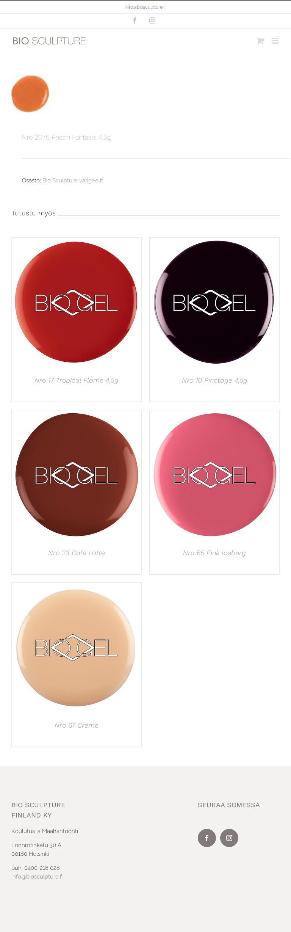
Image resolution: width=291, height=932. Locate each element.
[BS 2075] (145, 94)
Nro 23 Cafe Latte (76, 553)
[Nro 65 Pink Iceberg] (214, 414)
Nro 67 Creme (77, 725)
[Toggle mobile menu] (276, 41)
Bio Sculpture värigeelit (72, 180)
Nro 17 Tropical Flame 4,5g (76, 380)
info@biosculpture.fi (145, 7)
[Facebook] (207, 838)
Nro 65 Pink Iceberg (214, 553)
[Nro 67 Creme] (76, 587)
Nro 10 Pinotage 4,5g (214, 380)
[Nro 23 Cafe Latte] (76, 414)
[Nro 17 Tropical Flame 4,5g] (76, 241)
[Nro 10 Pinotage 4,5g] (214, 241)
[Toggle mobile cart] (260, 41)
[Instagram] (229, 838)
